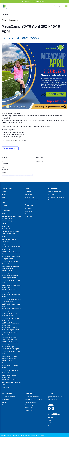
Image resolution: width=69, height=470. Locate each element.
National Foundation (8, 397)
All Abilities (28, 208)
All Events (28, 192)
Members (5, 200)
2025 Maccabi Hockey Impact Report (11, 253)
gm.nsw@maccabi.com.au (56, 397)
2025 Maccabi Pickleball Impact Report (9, 333)
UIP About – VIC (7, 223)
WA (49, 428)
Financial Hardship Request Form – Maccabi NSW (10, 233)
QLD (49, 423)
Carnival (27, 214)
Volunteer (5, 405)
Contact (4, 205)
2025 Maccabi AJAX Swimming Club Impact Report (11, 300)
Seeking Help (29, 405)
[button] (66, 6)
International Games (31, 200)
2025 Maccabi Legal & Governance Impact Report (10, 348)
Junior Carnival (29, 197)
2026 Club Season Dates (9, 380)
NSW (49, 420)
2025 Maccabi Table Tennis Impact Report (10, 319)
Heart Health (6, 387)
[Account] (59, 6)
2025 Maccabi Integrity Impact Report (11, 352)
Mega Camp (28, 216)
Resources (51, 194)
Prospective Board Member (33, 399)
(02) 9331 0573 (52, 399)
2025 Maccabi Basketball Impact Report (9, 272)
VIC (49, 425)
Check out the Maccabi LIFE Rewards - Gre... (34, 1)
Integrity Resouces (8, 244)
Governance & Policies (32, 397)
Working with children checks (11, 246)
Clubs (3, 197)
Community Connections (56, 197)
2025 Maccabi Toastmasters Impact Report (11, 324)
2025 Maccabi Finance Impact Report (11, 362)
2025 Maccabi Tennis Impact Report (11, 296)
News (3, 202)
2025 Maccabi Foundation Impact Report (10, 343)
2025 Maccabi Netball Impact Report (11, 305)
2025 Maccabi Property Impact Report (9, 376)
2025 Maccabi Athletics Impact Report (11, 281)
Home (4, 192)
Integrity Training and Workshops (9, 240)
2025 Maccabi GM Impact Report (10, 367)
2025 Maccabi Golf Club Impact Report (9, 291)
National (50, 417)
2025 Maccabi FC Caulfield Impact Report (10, 262)
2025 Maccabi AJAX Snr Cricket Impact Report (11, 286)
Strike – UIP (5, 226)
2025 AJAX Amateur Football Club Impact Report (10, 267)
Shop (3, 213)
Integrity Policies (7, 249)
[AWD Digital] (41, 435)
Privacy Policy (29, 408)
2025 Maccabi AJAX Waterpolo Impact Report (11, 310)
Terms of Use (29, 410)
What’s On (51, 200)
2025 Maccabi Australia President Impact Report (10, 338)
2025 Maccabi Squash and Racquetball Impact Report (10, 329)
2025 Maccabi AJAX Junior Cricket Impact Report (10, 277)
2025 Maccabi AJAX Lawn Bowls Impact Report (9, 314)
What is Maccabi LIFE (54, 192)
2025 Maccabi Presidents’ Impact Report (10, 371)
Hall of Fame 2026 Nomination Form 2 (11, 383)
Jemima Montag (7, 221)
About (4, 194)
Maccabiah (28, 194)
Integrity (4, 236)
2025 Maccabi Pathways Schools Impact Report (9, 357)
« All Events (5, 14)
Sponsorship (6, 211)
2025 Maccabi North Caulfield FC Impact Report (11, 258)
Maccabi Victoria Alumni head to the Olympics (11, 217)
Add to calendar (10, 148)
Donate (4, 402)
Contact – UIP (6, 229)
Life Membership (30, 402)
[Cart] (56, 6)
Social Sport (28, 211)
